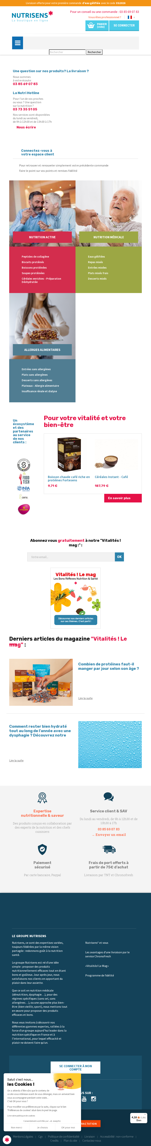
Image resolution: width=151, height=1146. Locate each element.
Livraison (90, 1136)
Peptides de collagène (35, 256)
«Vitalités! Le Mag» (97, 966)
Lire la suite (85, 698)
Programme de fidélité (99, 975)
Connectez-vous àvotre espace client (37, 152)
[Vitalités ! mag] (75, 598)
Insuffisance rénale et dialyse (39, 391)
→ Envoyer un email (109, 834)
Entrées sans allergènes (36, 369)
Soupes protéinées (33, 273)
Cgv (40, 1136)
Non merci (16, 1127)
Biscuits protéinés (33, 262)
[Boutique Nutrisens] (32, 17)
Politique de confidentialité (63, 1136)
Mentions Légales (23, 1136)
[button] (7, 1139)
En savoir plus (119, 498)
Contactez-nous (91, 1140)
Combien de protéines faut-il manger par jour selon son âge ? (108, 666)
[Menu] (145, 1115)
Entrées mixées (97, 267)
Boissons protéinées (34, 267)
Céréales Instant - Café (111, 477)
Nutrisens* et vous (96, 942)
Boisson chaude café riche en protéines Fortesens (69, 478)
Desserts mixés (97, 278)
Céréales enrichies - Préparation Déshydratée (41, 280)
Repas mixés (95, 262)
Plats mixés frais (98, 273)
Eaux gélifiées (96, 256)
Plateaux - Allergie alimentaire (40, 385)
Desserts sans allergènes (37, 380)
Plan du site (70, 1140)
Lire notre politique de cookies (21, 1115)
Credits (54, 1140)
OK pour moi (68, 1127)
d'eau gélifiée (91, 3)
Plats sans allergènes (35, 374)
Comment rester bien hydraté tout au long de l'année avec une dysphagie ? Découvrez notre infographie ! (40, 733)
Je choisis (42, 1127)
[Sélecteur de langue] (131, 17)
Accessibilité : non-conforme (116, 1136)
